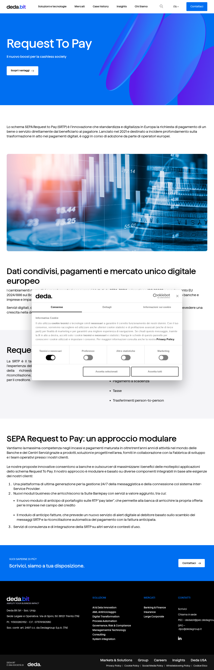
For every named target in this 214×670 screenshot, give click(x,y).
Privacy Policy (113, 665)
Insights (122, 6)
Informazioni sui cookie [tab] (157, 307)
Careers (160, 660)
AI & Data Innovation (104, 607)
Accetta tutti (155, 371)
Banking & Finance (155, 607)
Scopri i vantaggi (20, 70)
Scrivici (182, 609)
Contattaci (196, 6)
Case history (101, 6)
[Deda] (34, 664)
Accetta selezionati (106, 371)
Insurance (150, 612)
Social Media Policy (152, 665)
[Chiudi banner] (177, 296)
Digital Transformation (105, 616)
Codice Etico (200, 665)
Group (143, 660)
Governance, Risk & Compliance (111, 625)
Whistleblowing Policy (178, 665)
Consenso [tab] (57, 307)
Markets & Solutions (116, 660)
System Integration (103, 639)
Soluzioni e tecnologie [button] (52, 6)
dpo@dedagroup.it (190, 629)
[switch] (88, 357)
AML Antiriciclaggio (104, 612)
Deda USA (199, 660)
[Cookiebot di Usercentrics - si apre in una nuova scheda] (155, 296)
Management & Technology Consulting (109, 632)
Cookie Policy (131, 665)
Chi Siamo (141, 6)
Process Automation (104, 621)
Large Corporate (154, 616)
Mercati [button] (80, 6)
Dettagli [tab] (107, 307)
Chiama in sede (187, 614)
